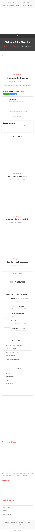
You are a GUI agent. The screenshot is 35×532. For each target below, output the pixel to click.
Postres (8, 380)
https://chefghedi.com (18, 101)
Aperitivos (8, 373)
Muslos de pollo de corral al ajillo (17, 219)
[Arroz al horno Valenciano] (7, 315)
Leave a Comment (26, 81)
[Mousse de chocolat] (7, 323)
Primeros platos (9, 383)
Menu (18, 36)
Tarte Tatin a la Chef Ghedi (17, 306)
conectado (17, 126)
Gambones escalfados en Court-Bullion (18, 111)
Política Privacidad (27, 5)
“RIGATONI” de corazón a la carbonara (20, 298)
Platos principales (17, 74)
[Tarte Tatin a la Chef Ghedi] (7, 308)
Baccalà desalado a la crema (18, 328)
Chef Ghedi (18, 81)
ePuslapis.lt (23, 527)
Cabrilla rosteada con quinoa (17, 262)
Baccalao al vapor (17, 116)
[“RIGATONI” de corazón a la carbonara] (7, 301)
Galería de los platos (18, 524)
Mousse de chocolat (16, 321)
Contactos (18, 5)
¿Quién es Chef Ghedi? (8, 5)
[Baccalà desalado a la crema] (7, 330)
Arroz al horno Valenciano (17, 177)
